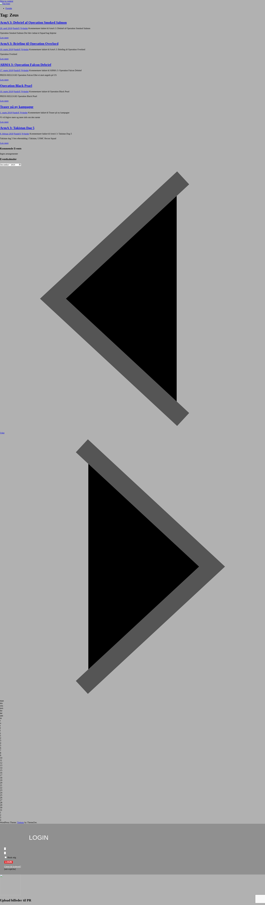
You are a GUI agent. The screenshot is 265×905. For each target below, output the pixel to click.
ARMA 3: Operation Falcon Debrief (25, 64)
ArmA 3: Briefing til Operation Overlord (29, 43)
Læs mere (4, 38)
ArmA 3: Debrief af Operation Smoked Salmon (33, 22)
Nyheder (24, 28)
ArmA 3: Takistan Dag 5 (17, 128)
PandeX (16, 28)
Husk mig (11, 857)
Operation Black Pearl (16, 85)
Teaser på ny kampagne (16, 107)
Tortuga (20, 822)
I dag (2, 433)
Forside (9, 8)
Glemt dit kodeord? (12, 866)
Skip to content (6, 1)
